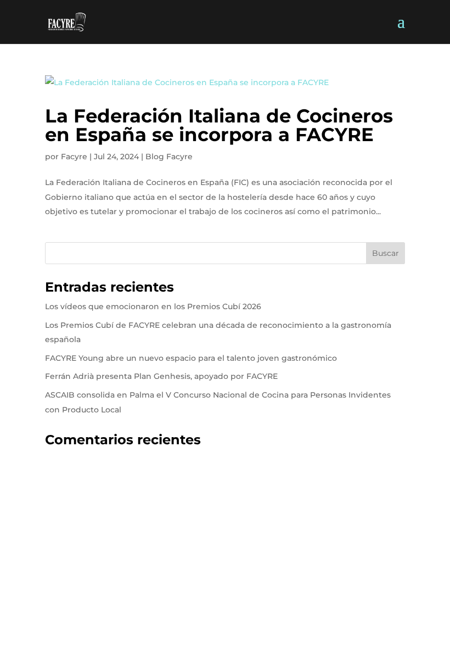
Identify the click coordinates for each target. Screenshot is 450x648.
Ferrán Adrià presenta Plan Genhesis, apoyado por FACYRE (161, 376)
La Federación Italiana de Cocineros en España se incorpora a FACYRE (219, 125)
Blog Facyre (169, 156)
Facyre (74, 156)
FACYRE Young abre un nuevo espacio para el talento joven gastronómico (191, 358)
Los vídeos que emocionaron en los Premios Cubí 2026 (153, 306)
